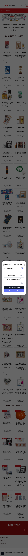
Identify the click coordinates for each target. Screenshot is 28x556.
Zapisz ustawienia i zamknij (14, 287)
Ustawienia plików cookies (13, 265)
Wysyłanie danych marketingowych (13, 279)
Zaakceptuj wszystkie (14, 290)
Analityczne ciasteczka (11, 275)
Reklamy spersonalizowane (12, 282)
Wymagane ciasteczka (11, 268)
